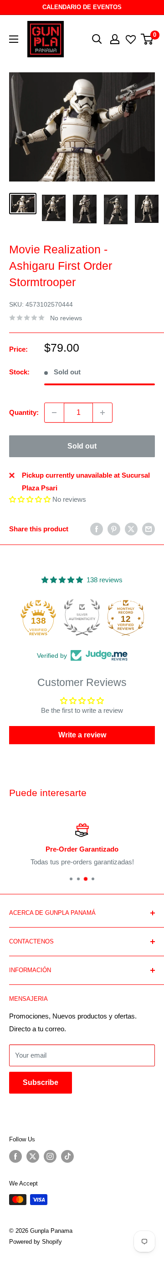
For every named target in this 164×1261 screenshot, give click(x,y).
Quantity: (24, 412)
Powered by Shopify (35, 1241)
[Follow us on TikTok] (67, 1156)
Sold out (82, 446)
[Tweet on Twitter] (131, 528)
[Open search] (97, 39)
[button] (30, 499)
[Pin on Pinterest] (114, 528)
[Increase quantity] (102, 412)
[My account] (114, 39)
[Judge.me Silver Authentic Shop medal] (82, 617)
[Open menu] (13, 39)
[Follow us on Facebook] (15, 1156)
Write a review (82, 735)
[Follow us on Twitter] (32, 1156)
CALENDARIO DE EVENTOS (82, 7)
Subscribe (40, 1082)
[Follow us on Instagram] (50, 1156)
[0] (147, 39)
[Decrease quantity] (54, 412)
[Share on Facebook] (96, 528)
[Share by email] (148, 528)
